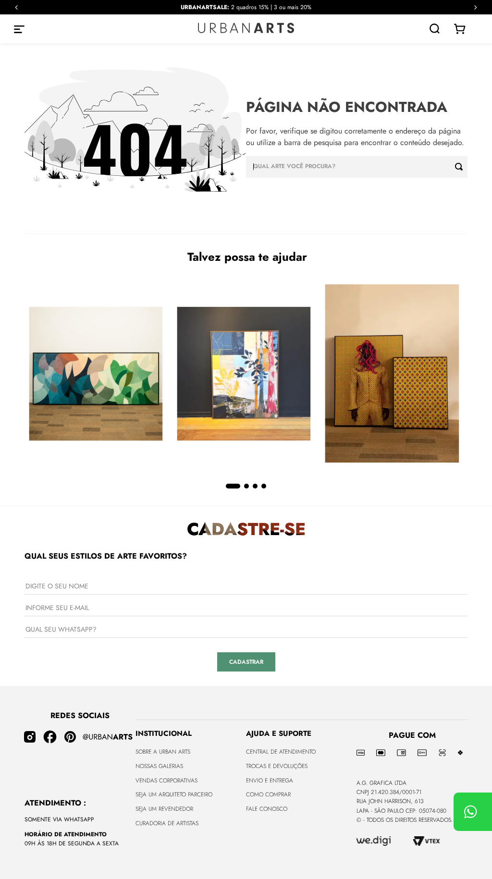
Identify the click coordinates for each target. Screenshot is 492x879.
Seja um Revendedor (164, 809)
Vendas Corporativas (166, 780)
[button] (233, 486)
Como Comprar (268, 794)
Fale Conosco (266, 809)
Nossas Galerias (159, 766)
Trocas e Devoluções (277, 766)
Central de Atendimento (281, 751)
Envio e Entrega (269, 780)
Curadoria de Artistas (166, 823)
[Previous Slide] (17, 7)
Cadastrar (246, 662)
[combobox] (356, 167)
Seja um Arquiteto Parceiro (173, 794)
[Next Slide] (475, 7)
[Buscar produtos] (461, 167)
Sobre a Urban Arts (162, 751)
